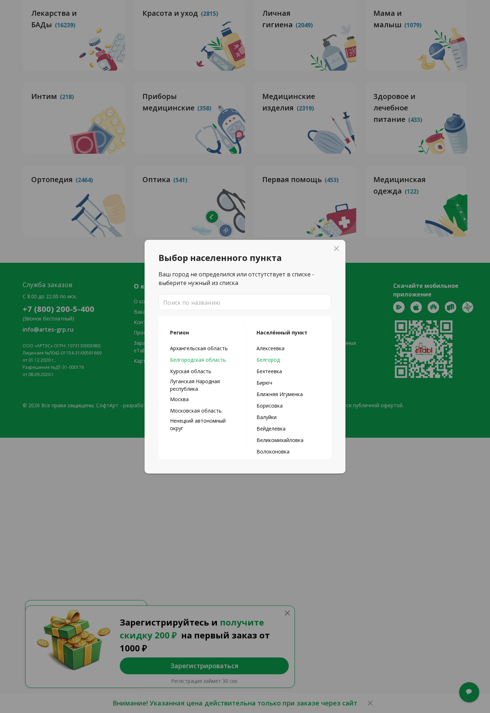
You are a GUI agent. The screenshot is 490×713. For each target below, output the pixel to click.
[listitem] (201, 348)
